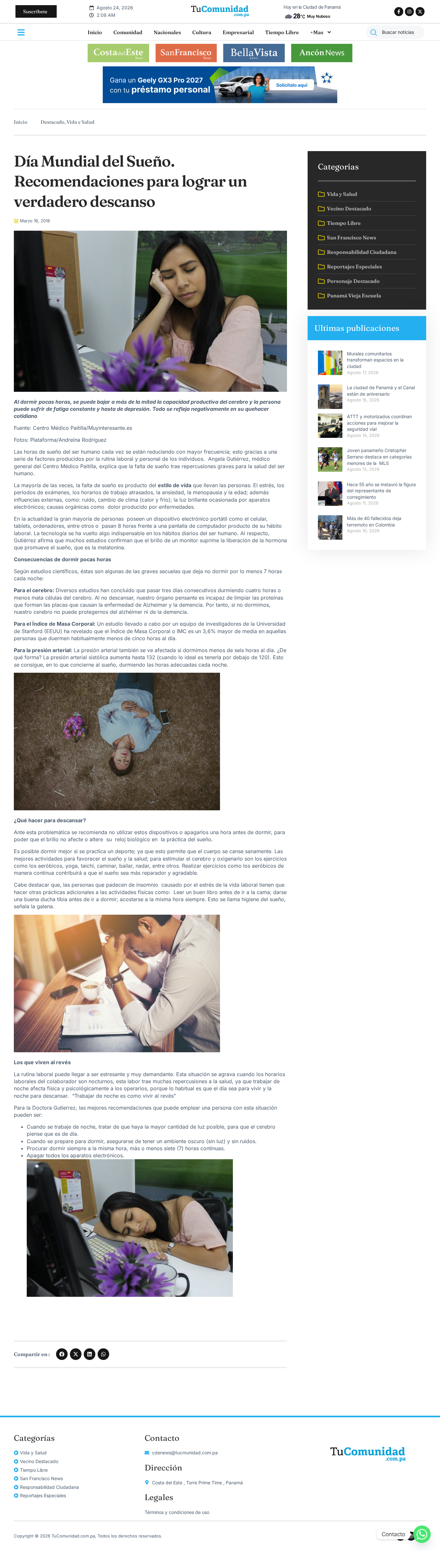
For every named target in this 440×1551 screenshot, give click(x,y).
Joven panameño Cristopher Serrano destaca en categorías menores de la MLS (379, 457)
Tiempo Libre (282, 32)
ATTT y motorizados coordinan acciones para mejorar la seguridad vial (379, 423)
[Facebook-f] (398, 11)
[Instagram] (409, 11)
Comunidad (127, 32)
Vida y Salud (80, 122)
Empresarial (238, 32)
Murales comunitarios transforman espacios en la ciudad (375, 360)
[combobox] (395, 32)
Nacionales (167, 32)
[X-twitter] (420, 11)
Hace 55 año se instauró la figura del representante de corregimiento (381, 491)
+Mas (316, 32)
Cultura (201, 32)
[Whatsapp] (422, 1534)
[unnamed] (220, 101)
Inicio (95, 32)
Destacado (52, 122)
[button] (62, 1354)
